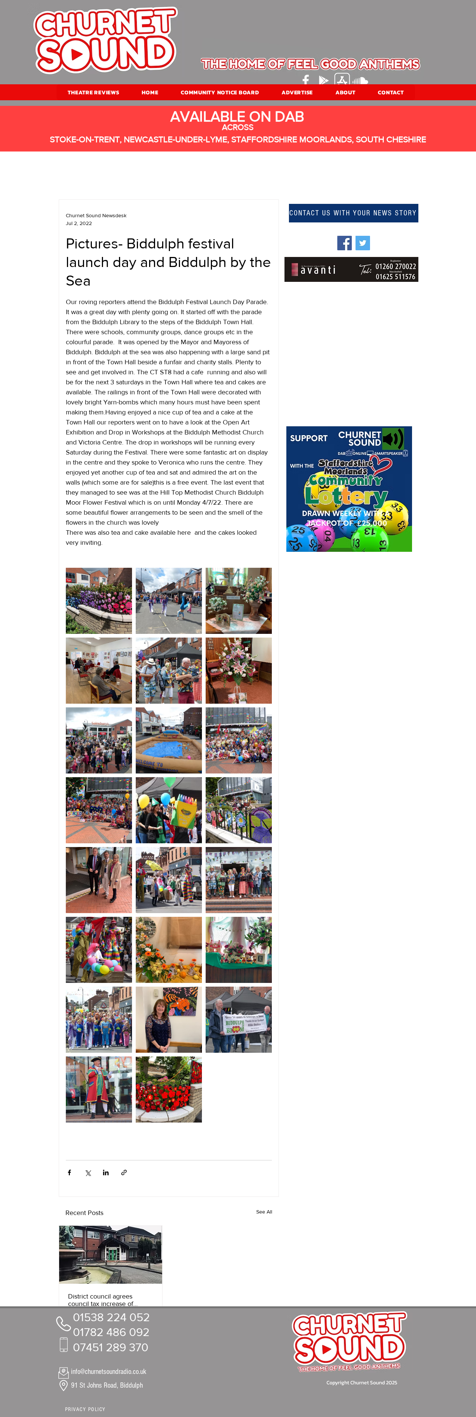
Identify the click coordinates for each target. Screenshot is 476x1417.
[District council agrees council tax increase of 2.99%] (110, 1255)
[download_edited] (342, 80)
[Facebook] (305, 80)
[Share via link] (124, 1172)
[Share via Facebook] (69, 1172)
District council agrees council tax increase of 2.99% (100, 1300)
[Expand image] (99, 601)
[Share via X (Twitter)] (87, 1172)
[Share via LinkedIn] (105, 1172)
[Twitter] (363, 243)
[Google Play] (324, 80)
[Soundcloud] (360, 80)
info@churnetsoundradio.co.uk (108, 1372)
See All (264, 1212)
